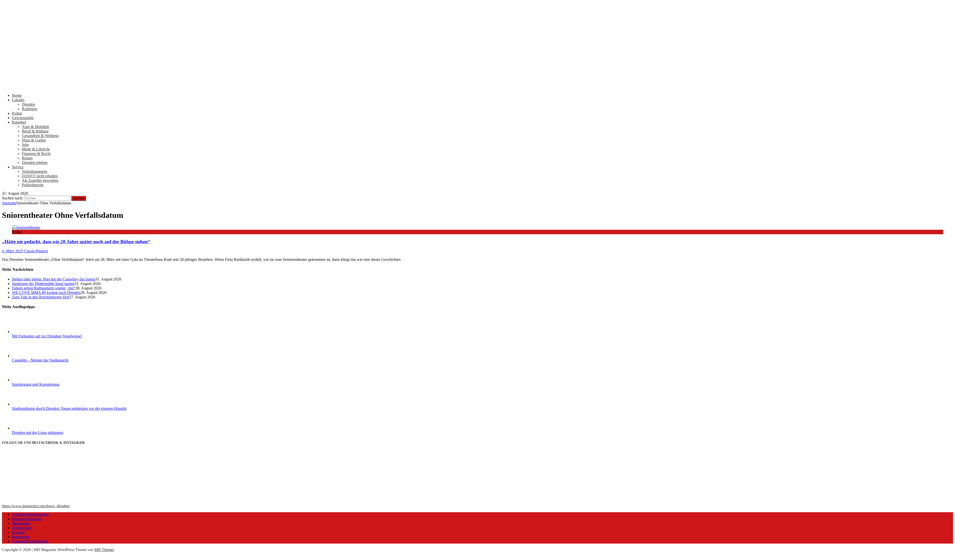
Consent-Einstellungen (30, 541)
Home (17, 95)
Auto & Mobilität (35, 127)
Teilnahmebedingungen (30, 514)
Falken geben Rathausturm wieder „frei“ (43, 288)
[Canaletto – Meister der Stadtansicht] (30, 356)
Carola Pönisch (36, 251)
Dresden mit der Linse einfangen (37, 432)
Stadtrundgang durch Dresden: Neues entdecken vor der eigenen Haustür (69, 408)
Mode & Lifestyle (36, 149)
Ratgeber (19, 122)
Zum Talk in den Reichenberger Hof (40, 297)
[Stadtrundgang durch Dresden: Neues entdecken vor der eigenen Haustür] (30, 404)
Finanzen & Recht (36, 153)
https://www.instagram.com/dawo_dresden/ (36, 506)
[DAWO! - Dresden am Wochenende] (188, 87)
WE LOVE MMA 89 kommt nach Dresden (46, 292)
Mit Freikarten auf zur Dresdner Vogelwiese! (47, 336)
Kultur (17, 113)
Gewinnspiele (23, 118)
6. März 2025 (12, 251)
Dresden (28, 104)
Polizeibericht (32, 185)
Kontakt (18, 532)
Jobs (25, 144)
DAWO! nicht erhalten (40, 176)
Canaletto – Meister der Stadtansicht (40, 360)
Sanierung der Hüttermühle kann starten (43, 283)
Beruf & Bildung (35, 131)
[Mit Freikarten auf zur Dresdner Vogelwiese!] (30, 331)
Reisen (27, 158)
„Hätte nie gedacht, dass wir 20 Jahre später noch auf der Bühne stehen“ (76, 241)
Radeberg (29, 109)
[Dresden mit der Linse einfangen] (30, 428)
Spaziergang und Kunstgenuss (35, 384)
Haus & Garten (34, 140)
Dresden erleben (35, 162)
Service (18, 167)
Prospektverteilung (26, 519)
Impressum (20, 537)
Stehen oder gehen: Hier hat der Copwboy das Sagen (53, 279)
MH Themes (104, 550)
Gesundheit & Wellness (40, 136)
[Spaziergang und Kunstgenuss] (30, 380)
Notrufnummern (34, 171)
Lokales (18, 100)
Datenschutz (21, 528)
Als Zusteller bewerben (40, 180)
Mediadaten (21, 523)
